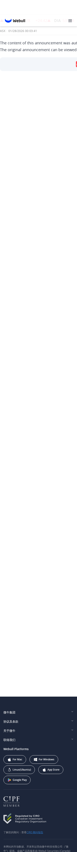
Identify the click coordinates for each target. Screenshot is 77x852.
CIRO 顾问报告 (35, 832)
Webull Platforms (16, 749)
